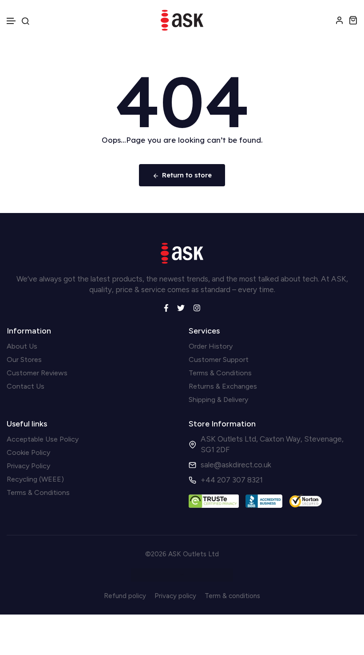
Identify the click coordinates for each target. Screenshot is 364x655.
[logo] (182, 20)
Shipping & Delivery (218, 399)
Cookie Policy (28, 452)
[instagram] (197, 306)
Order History (211, 346)
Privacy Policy (28, 466)
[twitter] (181, 306)
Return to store (187, 175)
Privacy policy (175, 596)
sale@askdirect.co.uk (236, 464)
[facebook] (166, 306)
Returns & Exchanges (223, 386)
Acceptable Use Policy (43, 439)
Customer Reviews (37, 373)
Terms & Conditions (220, 373)
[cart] (352, 20)
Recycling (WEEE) (35, 479)
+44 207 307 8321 (232, 479)
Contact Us (25, 386)
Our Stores (24, 359)
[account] (339, 20)
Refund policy (125, 596)
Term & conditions (232, 596)
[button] (11, 21)
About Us (22, 346)
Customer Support (219, 359)
